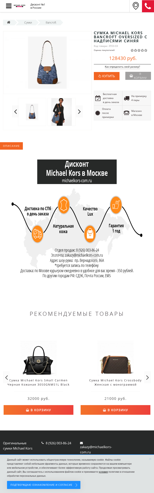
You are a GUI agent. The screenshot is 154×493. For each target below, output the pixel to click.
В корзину (140, 76)
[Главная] (8, 22)
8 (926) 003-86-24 (58, 443)
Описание (11, 146)
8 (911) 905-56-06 (148, 6)
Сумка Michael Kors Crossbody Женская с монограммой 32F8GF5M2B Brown (115, 384)
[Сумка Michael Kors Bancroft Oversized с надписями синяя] (47, 62)
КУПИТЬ (108, 76)
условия (103, 471)
